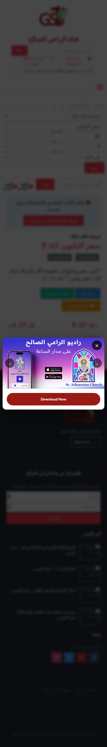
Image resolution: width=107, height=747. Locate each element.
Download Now (53, 399)
